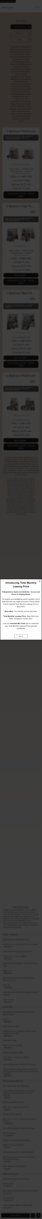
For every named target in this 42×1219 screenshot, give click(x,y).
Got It (21, 636)
